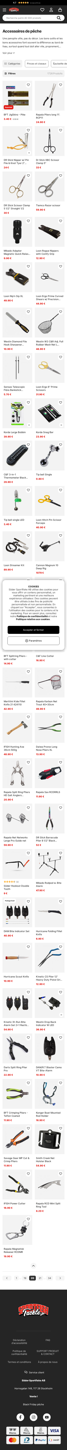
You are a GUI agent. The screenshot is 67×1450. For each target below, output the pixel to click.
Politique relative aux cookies (33, 619)
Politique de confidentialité (32, 616)
